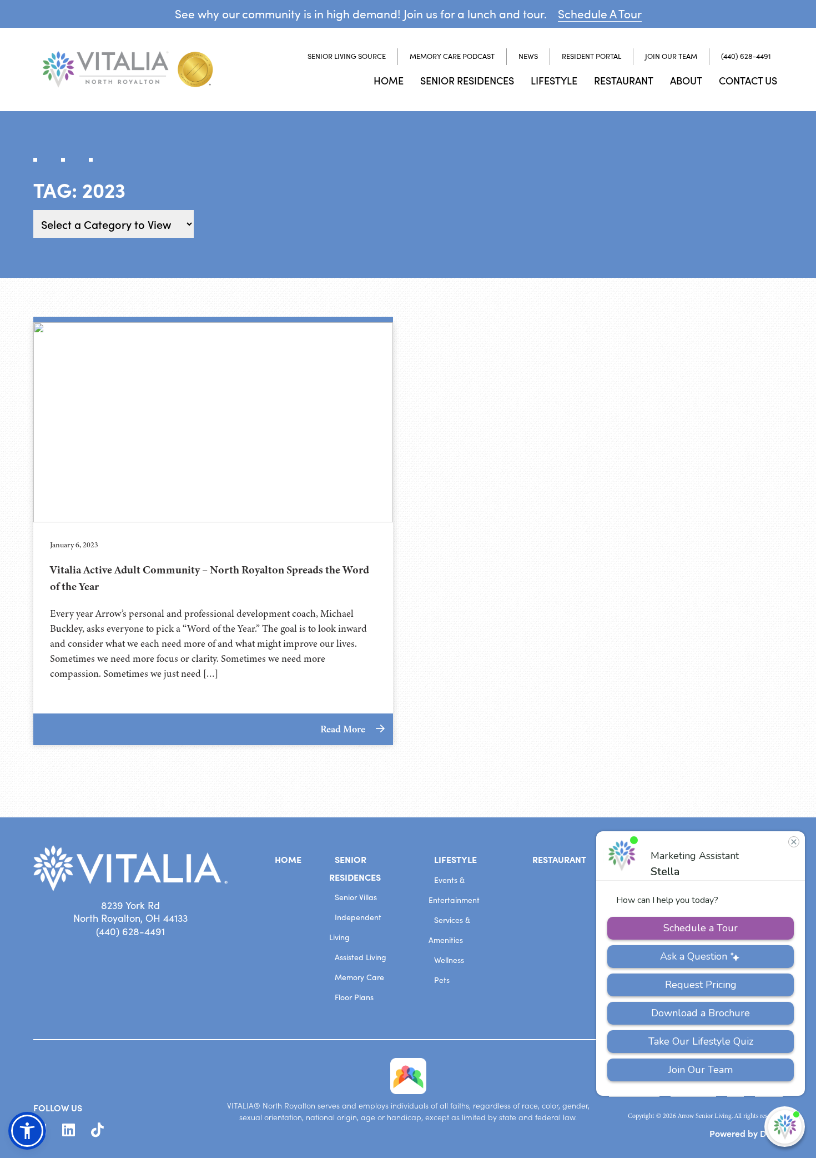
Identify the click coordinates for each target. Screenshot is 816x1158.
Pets (442, 980)
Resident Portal (591, 56)
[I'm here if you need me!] (784, 1126)
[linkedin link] (68, 1130)
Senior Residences (467, 80)
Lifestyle (554, 80)
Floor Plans (354, 997)
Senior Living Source (347, 56)
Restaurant (623, 80)
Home (389, 80)
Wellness (449, 960)
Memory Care (359, 977)
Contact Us (748, 80)
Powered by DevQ (746, 1133)
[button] (27, 1131)
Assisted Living (360, 957)
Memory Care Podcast (452, 56)
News (528, 56)
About (686, 80)
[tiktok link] (97, 1130)
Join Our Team (671, 56)
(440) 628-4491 (746, 56)
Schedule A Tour (600, 14)
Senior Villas (356, 897)
